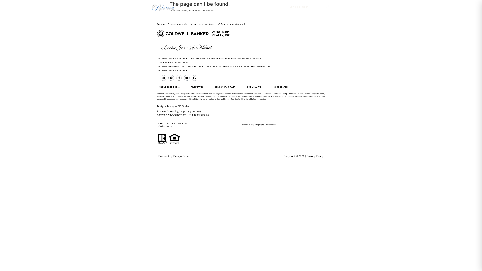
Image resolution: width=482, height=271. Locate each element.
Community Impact (224, 87)
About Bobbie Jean (210, 7)
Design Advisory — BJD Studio (173, 106)
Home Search (277, 7)
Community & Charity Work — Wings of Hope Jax (183, 114)
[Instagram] (163, 78)
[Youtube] (187, 78)
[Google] (194, 78)
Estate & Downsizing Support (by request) (179, 111)
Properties (233, 7)
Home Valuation (254, 7)
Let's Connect (299, 7)
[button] (170, 87)
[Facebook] (171, 78)
